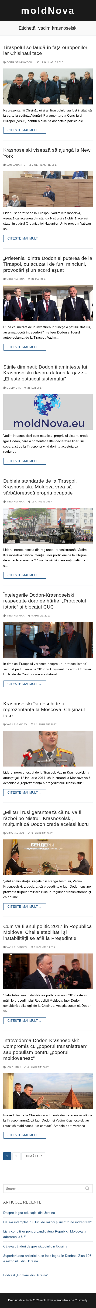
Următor (33, 1156)
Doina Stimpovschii (20, 62)
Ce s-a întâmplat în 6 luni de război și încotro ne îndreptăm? (47, 1222)
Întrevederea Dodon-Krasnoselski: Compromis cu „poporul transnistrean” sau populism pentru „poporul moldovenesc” (45, 1049)
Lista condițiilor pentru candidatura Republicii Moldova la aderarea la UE (44, 1234)
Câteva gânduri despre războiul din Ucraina (35, 1246)
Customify (81, 1300)
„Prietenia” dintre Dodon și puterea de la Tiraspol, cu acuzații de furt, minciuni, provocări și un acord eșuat (47, 264)
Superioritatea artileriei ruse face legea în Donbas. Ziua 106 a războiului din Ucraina (47, 1258)
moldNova (48, 10)
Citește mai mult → (24, 130)
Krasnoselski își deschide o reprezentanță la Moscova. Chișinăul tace (44, 709)
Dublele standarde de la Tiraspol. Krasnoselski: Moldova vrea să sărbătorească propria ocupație (40, 486)
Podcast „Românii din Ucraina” (25, 1275)
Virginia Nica (15, 279)
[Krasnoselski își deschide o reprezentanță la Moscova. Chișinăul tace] (48, 749)
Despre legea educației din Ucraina (29, 1213)
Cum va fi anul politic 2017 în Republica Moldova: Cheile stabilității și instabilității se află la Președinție (47, 932)
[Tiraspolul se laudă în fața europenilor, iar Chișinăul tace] (48, 86)
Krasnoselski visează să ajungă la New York (46, 153)
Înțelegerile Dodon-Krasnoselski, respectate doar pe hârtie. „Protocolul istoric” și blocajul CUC (44, 600)
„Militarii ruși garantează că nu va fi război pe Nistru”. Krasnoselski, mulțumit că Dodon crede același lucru (46, 818)
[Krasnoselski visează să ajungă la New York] (48, 189)
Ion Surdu (13, 1067)
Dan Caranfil (15, 165)
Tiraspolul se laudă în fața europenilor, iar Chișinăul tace (46, 50)
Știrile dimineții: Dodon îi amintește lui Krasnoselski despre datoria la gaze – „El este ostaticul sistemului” (45, 372)
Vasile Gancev (16, 724)
